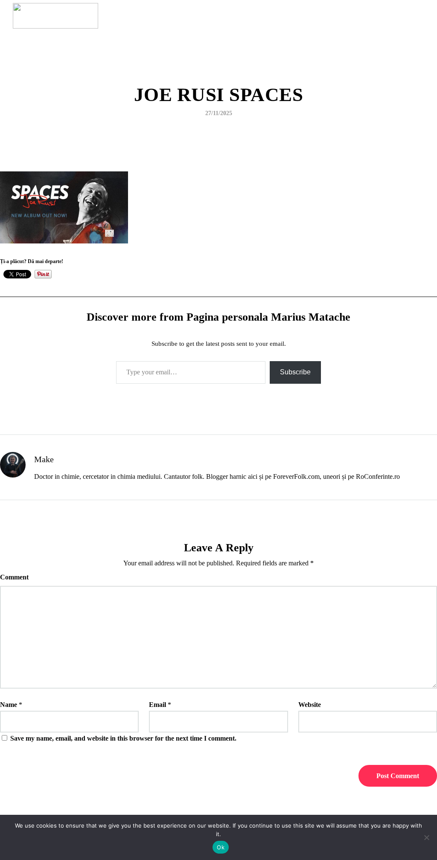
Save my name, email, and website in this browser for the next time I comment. (123, 738)
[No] (426, 837)
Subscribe (295, 372)
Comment (14, 577)
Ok (220, 847)
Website (309, 704)
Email (157, 704)
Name (8, 704)
